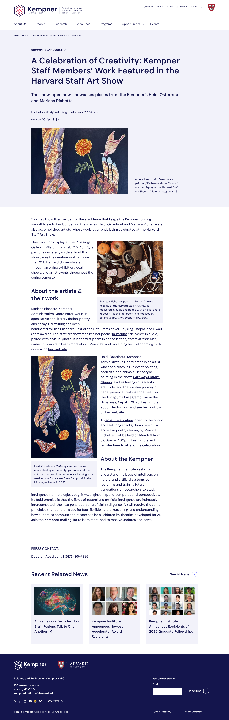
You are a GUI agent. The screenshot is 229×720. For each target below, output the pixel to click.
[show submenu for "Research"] (69, 25)
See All (179, 574)
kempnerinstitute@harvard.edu (34, 693)
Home (17, 35)
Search (194, 7)
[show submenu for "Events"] (161, 25)
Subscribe (193, 691)
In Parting (119, 334)
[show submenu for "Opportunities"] (142, 25)
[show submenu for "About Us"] (28, 25)
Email (155, 684)
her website (57, 349)
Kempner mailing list (60, 520)
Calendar (148, 7)
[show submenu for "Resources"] (92, 25)
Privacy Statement (193, 711)
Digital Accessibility (162, 711)
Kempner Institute (121, 469)
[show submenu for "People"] (47, 25)
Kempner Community (177, 7)
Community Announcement (49, 49)
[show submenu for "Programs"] (114, 25)
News (160, 7)
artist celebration (119, 420)
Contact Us (55, 701)
